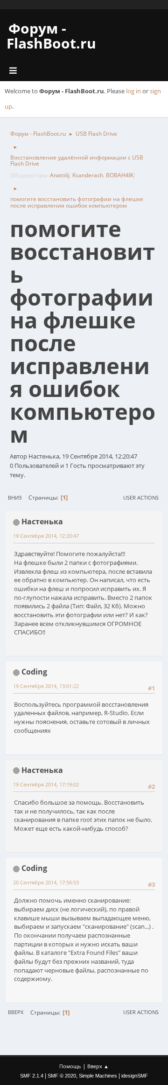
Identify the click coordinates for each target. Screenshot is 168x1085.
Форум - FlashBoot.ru (51, 36)
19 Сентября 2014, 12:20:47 (46, 535)
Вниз (14, 497)
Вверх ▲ (98, 1066)
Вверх (15, 1011)
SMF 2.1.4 (31, 1075)
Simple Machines (98, 1075)
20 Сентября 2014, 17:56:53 (46, 882)
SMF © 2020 (62, 1075)
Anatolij (60, 175)
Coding (34, 672)
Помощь (70, 1066)
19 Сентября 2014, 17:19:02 (46, 784)
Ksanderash (87, 175)
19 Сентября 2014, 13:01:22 (46, 685)
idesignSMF (134, 1075)
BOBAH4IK (119, 175)
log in (133, 91)
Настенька (42, 521)
